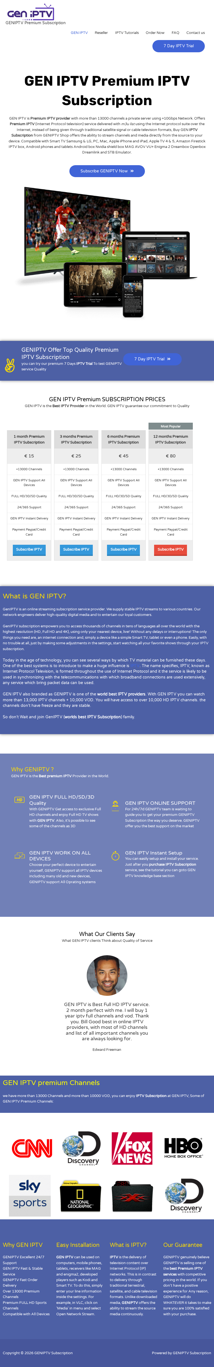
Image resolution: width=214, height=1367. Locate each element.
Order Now (155, 33)
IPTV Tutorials (127, 33)
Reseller (101, 33)
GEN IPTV (79, 33)
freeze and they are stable (66, 705)
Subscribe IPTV (29, 549)
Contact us (195, 33)
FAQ (175, 33)
